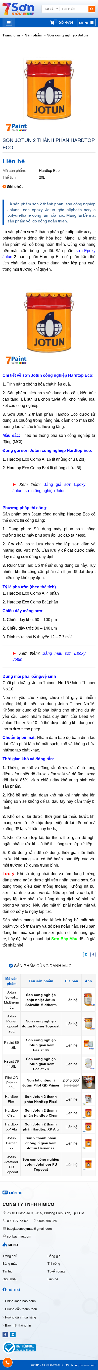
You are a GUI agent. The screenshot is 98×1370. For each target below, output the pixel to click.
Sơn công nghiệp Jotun (67, 34)
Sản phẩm (33, 34)
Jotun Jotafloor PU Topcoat (11, 1164)
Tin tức (8, 1271)
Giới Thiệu (10, 1279)
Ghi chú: (15, 186)
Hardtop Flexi (11, 1099)
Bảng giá (53, 1255)
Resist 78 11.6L (11, 1063)
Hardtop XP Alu (11, 1126)
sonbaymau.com (19, 1236)
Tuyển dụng (56, 1271)
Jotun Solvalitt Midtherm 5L (11, 999)
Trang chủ (11, 34)
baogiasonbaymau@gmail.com (29, 1228)
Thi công (53, 1263)
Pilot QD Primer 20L (11, 1082)
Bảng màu (10, 1263)
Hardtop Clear (11, 1112)
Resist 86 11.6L (11, 1045)
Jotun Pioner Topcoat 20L (11, 1023)
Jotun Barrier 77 (11, 1142)
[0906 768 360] (8, 1362)
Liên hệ (52, 1279)
